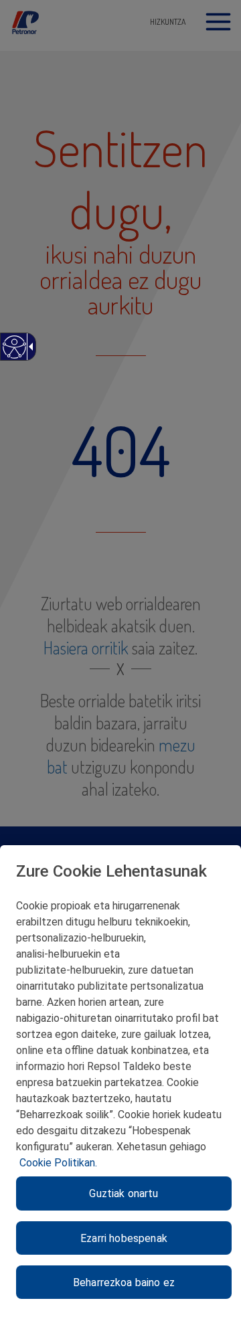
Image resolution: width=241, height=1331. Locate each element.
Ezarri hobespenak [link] (123, 1238)
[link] (14, 353)
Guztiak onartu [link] (123, 1193)
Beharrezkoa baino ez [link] (124, 1282)
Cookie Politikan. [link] (58, 1162)
